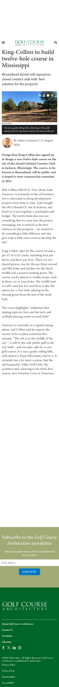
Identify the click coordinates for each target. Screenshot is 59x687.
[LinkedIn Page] (14, 647)
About (17, 624)
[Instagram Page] (19, 647)
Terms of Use (8, 670)
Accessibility (8, 682)
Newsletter (7, 636)
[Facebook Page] (3, 647)
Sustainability (8, 676)
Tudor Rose (35, 661)
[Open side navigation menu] (3, 42)
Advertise (6, 642)
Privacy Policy (8, 664)
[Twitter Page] (8, 647)
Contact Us (7, 630)
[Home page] (29, 43)
